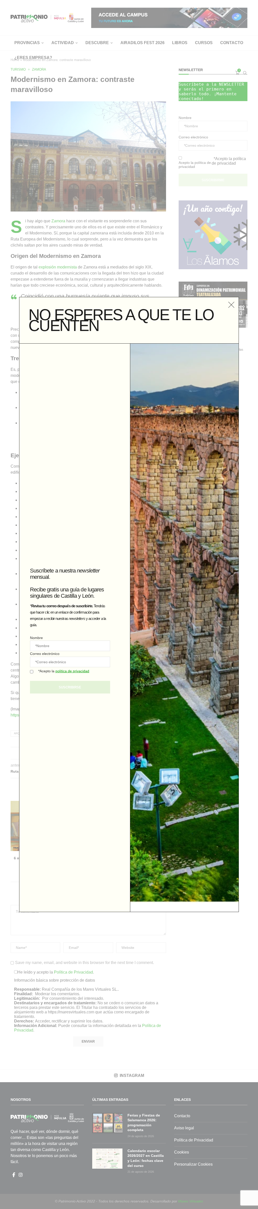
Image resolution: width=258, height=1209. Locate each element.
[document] (129, 604)
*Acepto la (63, 671)
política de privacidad (72, 671)
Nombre (36, 638)
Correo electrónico (44, 654)
